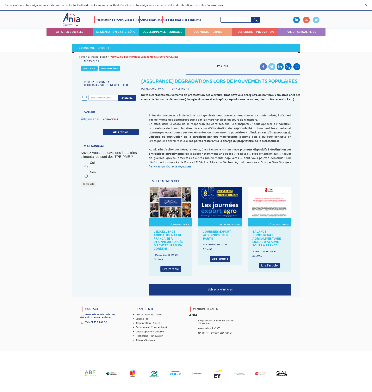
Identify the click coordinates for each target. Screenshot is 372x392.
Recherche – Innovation (255, 32)
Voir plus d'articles (220, 289)
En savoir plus (215, 5)
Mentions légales (205, 309)
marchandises (109, 68)
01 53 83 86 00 (98, 322)
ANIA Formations (151, 19)
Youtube (306, 20)
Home (82, 57)
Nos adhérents (191, 19)
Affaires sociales (70, 32)
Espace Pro (132, 19)
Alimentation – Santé (148, 323)
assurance (89, 68)
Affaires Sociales (145, 340)
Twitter (316, 20)
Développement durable (162, 32)
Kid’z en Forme (172, 19)
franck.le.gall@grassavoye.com (170, 166)
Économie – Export (209, 32)
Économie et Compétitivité (151, 327)
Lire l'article (170, 269)
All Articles (120, 132)
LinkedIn (296, 20)
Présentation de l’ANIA (109, 19)
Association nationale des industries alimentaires (100, 316)
